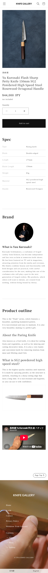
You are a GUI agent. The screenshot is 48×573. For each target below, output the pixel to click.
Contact (9, 516)
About (11, 538)
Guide (8, 510)
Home (8, 505)
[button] (4, 4)
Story (11, 543)
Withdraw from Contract (16, 526)
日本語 (11, 571)
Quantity (5, 105)
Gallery (12, 547)
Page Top (38, 475)
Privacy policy (12, 521)
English (36, 571)
